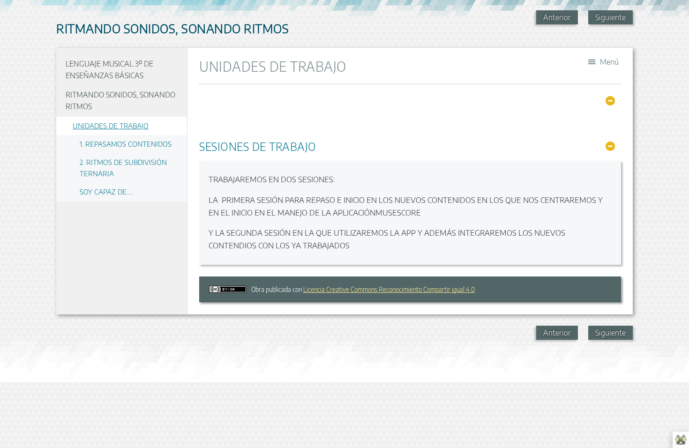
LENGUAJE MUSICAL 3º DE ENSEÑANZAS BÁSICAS (109, 70)
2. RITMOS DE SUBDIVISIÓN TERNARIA (123, 167)
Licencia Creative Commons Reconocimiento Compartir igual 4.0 (389, 289)
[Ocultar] (610, 100)
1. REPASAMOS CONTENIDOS (126, 143)
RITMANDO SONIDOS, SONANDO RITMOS (120, 101)
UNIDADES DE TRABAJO (111, 125)
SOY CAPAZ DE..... (107, 191)
